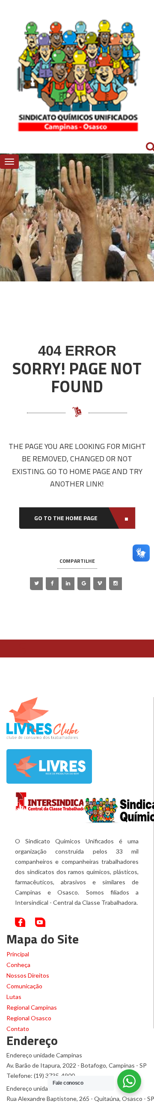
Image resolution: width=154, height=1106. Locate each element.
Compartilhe (77, 561)
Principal (17, 954)
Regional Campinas (31, 1007)
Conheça (18, 964)
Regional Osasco (28, 1018)
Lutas (13, 996)
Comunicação (24, 986)
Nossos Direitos (27, 975)
